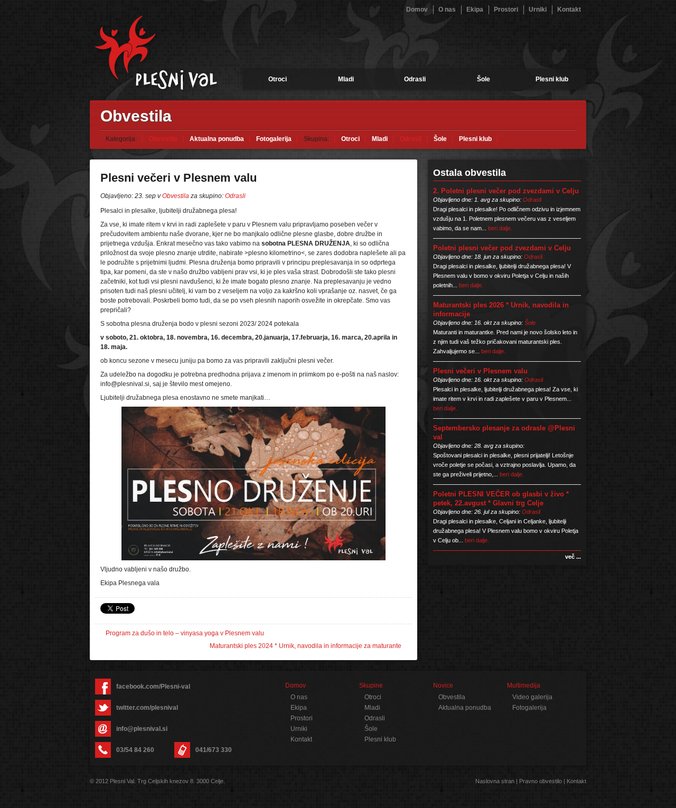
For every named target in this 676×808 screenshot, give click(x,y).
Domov (417, 9)
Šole (483, 79)
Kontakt (569, 9)
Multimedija (523, 685)
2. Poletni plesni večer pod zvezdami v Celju (506, 191)
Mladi (346, 79)
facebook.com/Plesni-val (153, 686)
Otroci (277, 79)
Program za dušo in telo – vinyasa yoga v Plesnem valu (185, 633)
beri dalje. (500, 228)
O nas (447, 9)
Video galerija (532, 697)
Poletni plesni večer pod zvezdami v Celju (502, 248)
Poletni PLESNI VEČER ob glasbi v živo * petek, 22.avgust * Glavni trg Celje (501, 498)
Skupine (371, 685)
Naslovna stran (494, 781)
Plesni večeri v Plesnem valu (480, 371)
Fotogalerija (274, 139)
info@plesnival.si (141, 728)
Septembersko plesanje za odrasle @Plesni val (504, 432)
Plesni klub (552, 79)
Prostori (506, 9)
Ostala (469, 172)
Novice (443, 685)
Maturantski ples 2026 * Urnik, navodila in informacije (501, 309)
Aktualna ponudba (217, 139)
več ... (573, 556)
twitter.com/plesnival (147, 707)
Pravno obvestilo (540, 781)
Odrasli (415, 79)
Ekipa (474, 9)
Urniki (538, 9)
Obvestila (163, 139)
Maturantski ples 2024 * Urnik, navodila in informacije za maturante (305, 646)
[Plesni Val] (156, 53)
